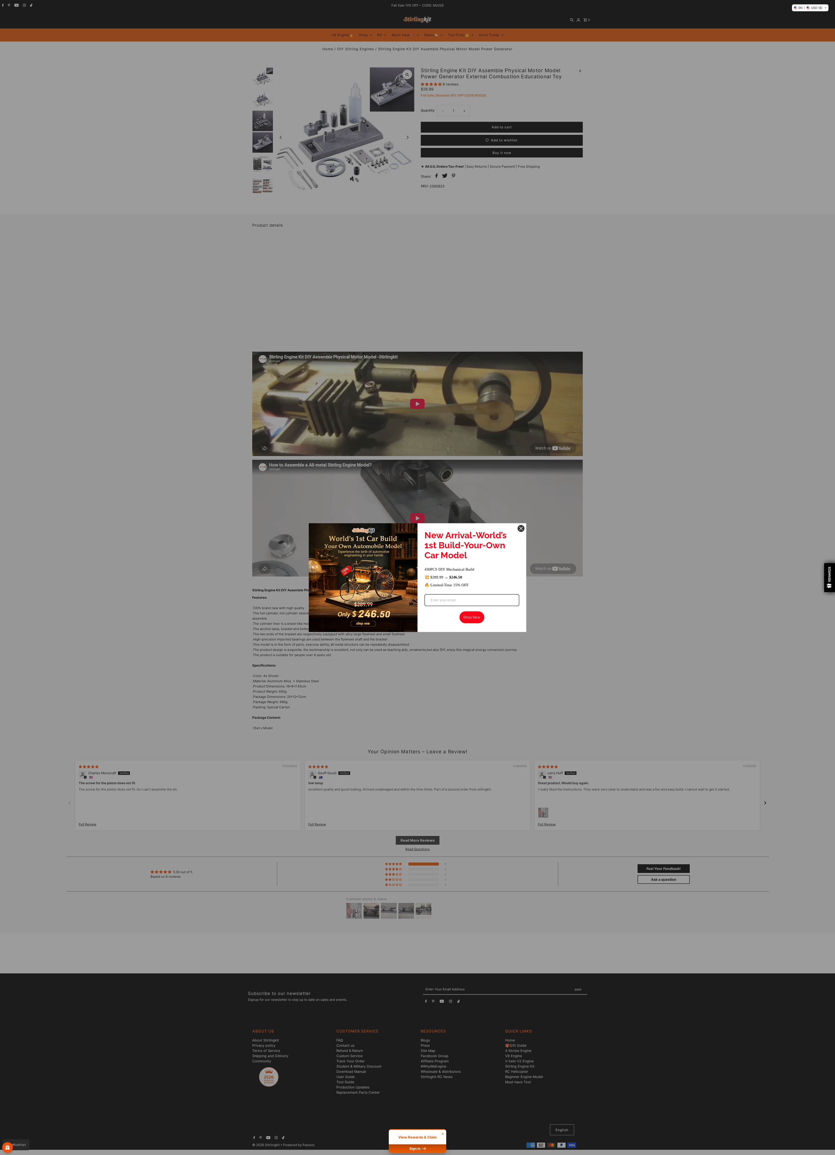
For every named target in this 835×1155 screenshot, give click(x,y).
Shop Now (471, 617)
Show (7, 1147)
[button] (810, 7)
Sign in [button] (415, 1149)
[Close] (521, 528)
